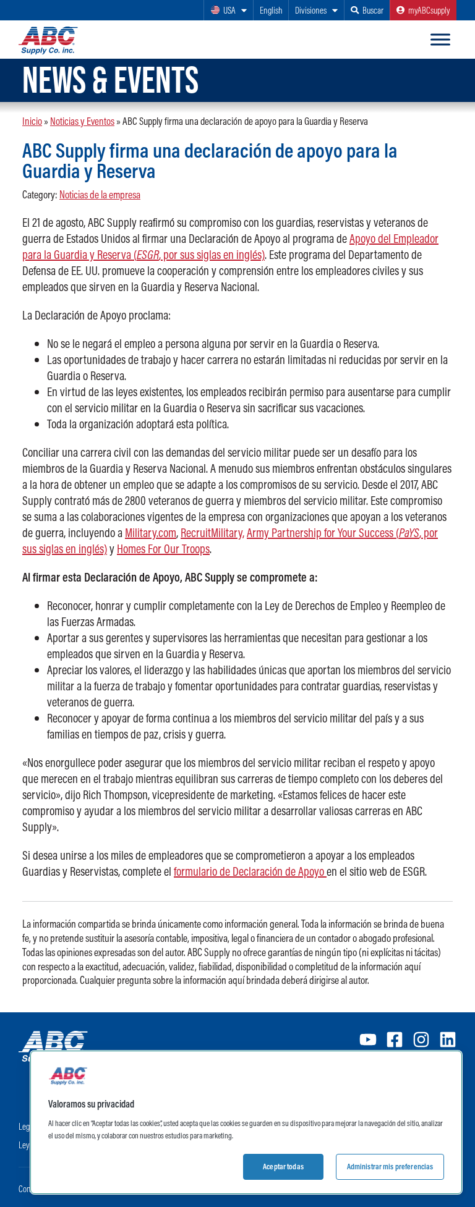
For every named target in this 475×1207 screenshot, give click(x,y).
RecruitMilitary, (212, 532)
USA (229, 10)
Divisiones (311, 10)
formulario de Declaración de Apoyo (250, 871)
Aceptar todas (283, 1166)
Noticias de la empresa (99, 194)
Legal (27, 1126)
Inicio (32, 120)
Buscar (372, 10)
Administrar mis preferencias (390, 1166)
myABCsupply (429, 10)
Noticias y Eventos (82, 120)
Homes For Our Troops (163, 548)
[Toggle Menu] (440, 39)
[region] (246, 1122)
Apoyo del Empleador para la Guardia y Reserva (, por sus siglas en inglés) (230, 246)
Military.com (150, 532)
